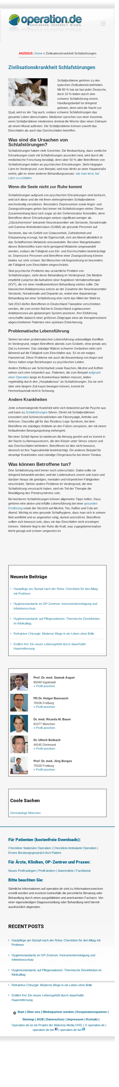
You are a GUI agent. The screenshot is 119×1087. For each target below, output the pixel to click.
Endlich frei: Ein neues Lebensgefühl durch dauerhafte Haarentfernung (48, 998)
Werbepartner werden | (59, 1012)
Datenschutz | (56, 1019)
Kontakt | (92, 1019)
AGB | (41, 1019)
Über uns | (34, 1012)
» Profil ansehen (44, 686)
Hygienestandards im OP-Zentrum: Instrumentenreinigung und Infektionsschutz (53, 958)
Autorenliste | (66, 870)
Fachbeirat (83, 870)
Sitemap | (29, 1019)
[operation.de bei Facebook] (56, 1029)
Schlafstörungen (37, 412)
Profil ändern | (47, 870)
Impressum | (76, 1019)
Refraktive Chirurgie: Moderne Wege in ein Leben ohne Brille (54, 633)
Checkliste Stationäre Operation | (30, 848)
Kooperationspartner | (92, 1012)
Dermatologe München (25, 813)
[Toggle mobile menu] (104, 24)
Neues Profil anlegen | (23, 870)
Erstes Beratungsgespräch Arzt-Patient (34, 852)
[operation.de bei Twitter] (83, 1029)
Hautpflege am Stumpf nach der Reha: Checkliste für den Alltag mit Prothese (56, 943)
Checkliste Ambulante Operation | (75, 848)
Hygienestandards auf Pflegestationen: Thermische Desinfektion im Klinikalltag (57, 972)
